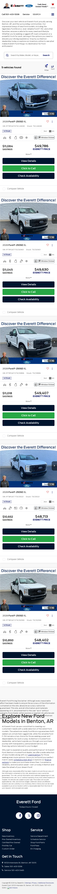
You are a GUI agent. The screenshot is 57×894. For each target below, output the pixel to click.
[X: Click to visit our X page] (28, 815)
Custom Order (8, 849)
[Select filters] (47, 67)
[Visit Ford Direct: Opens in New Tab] (12, 888)
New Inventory (8, 836)
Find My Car (7, 846)
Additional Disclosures (46, 883)
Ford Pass (34, 846)
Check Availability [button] (28, 175)
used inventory (34, 755)
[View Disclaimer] (27, 137)
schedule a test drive (23, 760)
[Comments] (36, 137)
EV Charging (35, 849)
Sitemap (28, 883)
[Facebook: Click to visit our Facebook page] (19, 815)
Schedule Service (37, 839)
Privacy (34, 883)
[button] (10, 14)
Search (46, 55)
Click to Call (28, 168)
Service (26, 14)
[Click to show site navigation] (53, 14)
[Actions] (52, 121)
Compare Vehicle (15, 189)
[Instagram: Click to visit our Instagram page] (37, 815)
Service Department (39, 836)
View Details (28, 161)
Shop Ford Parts (37, 843)
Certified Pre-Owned (11, 843)
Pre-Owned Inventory (11, 839)
